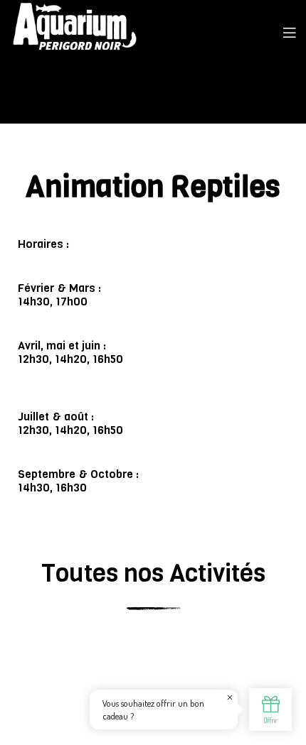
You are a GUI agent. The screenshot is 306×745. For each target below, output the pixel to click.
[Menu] (289, 32)
